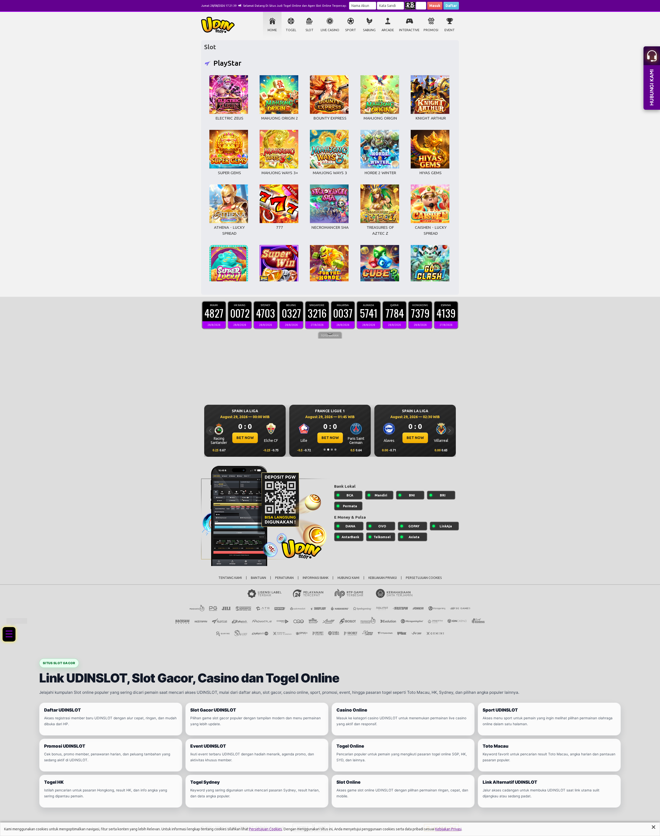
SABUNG (369, 30)
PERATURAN (284, 577)
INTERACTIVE (409, 30)
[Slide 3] (332, 449)
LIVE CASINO (330, 30)
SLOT (310, 30)
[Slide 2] (328, 449)
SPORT (350, 30)
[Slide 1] (325, 449)
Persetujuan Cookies (265, 829)
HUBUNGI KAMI (348, 577)
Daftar (451, 6)
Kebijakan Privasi (448, 829)
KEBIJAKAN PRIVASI (382, 577)
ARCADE (388, 30)
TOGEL (291, 30)
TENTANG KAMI (230, 577)
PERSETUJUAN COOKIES (424, 577)
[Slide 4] (335, 449)
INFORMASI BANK (315, 577)
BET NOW (245, 438)
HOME (272, 30)
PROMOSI (431, 30)
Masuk (434, 6)
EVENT (449, 30)
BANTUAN (258, 577)
